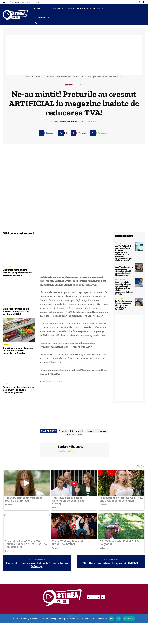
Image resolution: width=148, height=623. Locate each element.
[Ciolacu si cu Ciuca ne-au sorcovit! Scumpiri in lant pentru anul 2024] (19, 290)
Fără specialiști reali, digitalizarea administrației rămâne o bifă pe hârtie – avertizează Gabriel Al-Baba (124, 288)
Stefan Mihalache (68, 121)
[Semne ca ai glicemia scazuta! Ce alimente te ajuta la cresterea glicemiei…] (19, 369)
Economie (36, 76)
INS (72, 431)
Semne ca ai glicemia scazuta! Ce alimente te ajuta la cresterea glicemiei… (18, 390)
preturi (79, 431)
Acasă (27, 76)
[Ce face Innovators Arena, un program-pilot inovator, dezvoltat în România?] (139, 302)
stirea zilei (70, 434)
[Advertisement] (74, 55)
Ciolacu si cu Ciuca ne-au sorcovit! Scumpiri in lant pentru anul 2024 (16, 311)
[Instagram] (136, 2)
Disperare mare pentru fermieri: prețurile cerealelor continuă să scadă (18, 272)
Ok (111, 618)
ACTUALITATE (121, 279)
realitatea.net (55, 381)
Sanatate (6, 345)
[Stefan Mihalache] (48, 450)
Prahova (118, 243)
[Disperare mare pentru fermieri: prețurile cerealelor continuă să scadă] (19, 251)
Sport (117, 264)
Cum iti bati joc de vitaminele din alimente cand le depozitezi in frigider (18, 351)
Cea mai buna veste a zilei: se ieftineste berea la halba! (37, 564)
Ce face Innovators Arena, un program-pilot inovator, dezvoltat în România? (124, 305)
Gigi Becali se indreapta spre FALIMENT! (111, 563)
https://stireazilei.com (67, 451)
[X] (140, 2)
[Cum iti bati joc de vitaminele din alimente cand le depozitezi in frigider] (19, 330)
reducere (90, 431)
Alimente (63, 431)
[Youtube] (143, 2)
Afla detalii (129, 618)
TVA (80, 434)
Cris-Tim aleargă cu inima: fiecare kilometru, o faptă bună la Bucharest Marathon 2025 (124, 271)
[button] (35, 23)
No (118, 618)
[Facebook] (133, 2)
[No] (144, 618)
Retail (81, 85)
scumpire (102, 431)
